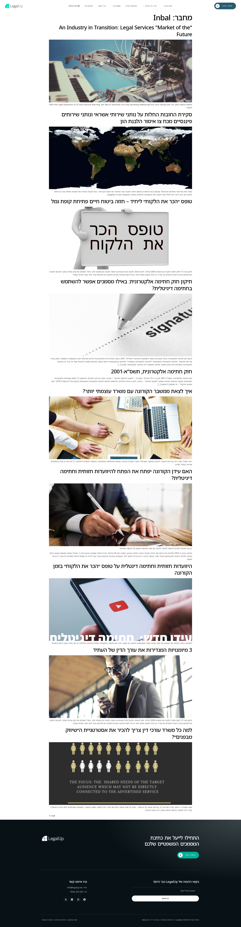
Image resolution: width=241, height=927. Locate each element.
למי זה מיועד (151, 6)
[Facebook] (84, 899)
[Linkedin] (72, 899)
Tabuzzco (145, 920)
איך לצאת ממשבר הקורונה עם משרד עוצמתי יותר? (137, 391)
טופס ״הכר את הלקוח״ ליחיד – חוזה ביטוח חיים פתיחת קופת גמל (121, 201)
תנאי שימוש (72, 920)
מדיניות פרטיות (60, 920)
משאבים (117, 6)
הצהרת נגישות (47, 920)
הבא (52, 815)
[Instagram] (78, 899)
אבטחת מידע (131, 6)
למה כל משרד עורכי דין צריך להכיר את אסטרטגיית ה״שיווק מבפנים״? (128, 733)
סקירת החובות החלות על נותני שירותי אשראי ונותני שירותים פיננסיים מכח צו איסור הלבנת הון (127, 118)
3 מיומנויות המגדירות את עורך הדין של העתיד (142, 649)
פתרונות (168, 6)
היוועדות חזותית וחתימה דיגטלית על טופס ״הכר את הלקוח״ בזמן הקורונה (122, 569)
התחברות (89, 6)
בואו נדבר (227, 6)
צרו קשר (102, 6)
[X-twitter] (65, 899)
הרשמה (165, 898)
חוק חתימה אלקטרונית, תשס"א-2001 (151, 371)
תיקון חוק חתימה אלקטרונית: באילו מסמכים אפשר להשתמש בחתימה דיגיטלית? (126, 285)
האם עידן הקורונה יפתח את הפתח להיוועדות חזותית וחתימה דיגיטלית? (126, 475)
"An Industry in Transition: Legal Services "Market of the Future (125, 31)
